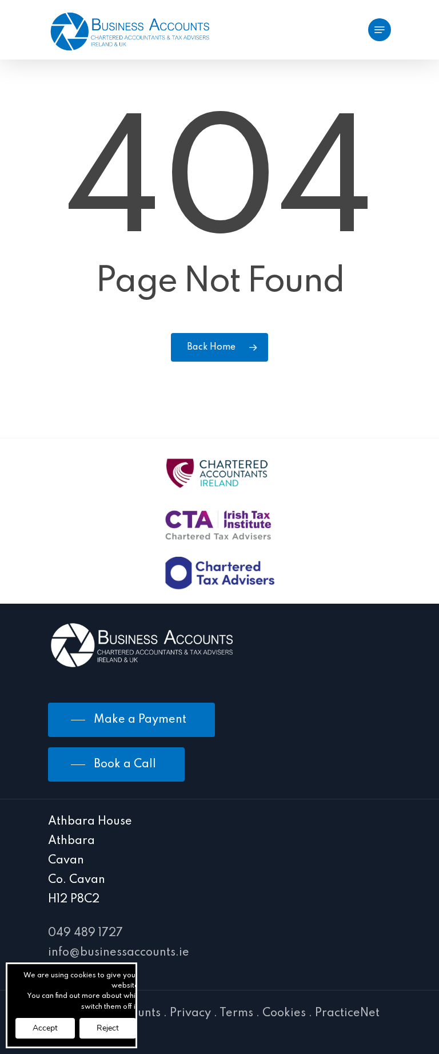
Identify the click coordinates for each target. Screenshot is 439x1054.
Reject (108, 1028)
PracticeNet (347, 1013)
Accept (45, 1028)
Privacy (190, 1013)
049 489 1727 (85, 933)
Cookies (284, 1013)
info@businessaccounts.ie (118, 952)
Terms (236, 1013)
